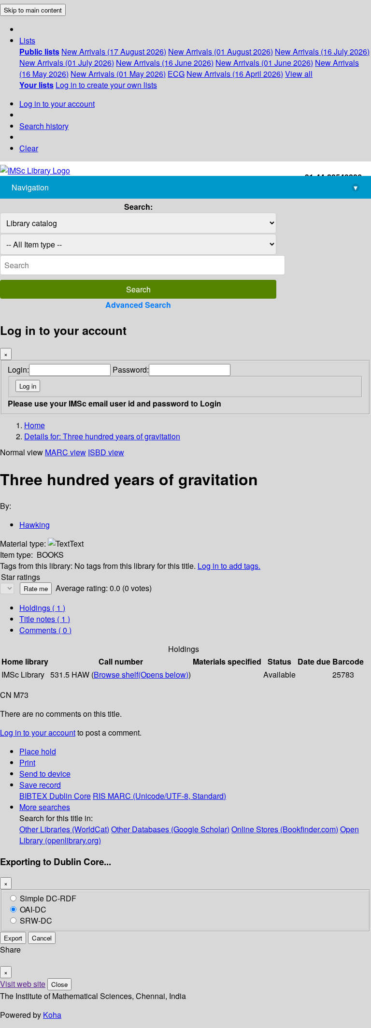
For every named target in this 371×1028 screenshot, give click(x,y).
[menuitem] (39, 51)
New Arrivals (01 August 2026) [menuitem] (220, 51)
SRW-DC (36, 920)
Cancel (42, 937)
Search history (44, 125)
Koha (52, 1014)
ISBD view (106, 452)
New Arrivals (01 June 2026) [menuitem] (264, 62)
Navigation (184, 187)
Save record (40, 784)
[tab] (44, 618)
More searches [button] (44, 806)
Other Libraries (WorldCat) (64, 829)
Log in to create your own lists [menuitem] (106, 84)
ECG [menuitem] (176, 73)
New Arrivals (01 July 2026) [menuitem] (66, 62)
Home (34, 425)
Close (59, 984)
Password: (131, 369)
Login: (18, 369)
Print (27, 762)
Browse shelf (141, 674)
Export (13, 937)
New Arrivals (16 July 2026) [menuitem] (322, 51)
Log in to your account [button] (37, 732)
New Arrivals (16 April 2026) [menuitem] (234, 73)
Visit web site (22, 983)
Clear (28, 148)
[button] (27, 40)
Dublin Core (70, 795)
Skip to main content (33, 9)
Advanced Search (138, 304)
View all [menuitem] (299, 73)
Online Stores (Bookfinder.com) (284, 829)
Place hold (37, 751)
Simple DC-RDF (48, 898)
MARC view (65, 452)
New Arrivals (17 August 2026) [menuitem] (113, 51)
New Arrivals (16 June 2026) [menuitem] (165, 62)
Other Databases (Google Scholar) (170, 829)
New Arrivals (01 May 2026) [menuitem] (118, 73)
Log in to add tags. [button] (229, 565)
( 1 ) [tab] (42, 607)
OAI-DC (33, 909)
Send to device (45, 773)
